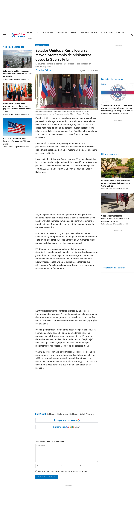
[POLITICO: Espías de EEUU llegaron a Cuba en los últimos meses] (17, 127)
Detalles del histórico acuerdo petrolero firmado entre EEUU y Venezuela (17, 73)
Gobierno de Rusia (77, 414)
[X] (62, 433)
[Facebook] (52, 433)
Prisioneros (90, 414)
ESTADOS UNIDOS (42, 45)
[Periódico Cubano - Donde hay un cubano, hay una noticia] (18, 35)
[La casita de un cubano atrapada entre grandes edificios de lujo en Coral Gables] (117, 168)
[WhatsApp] (57, 433)
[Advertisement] (68, 15)
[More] (77, 433)
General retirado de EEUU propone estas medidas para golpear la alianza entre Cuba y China (17, 107)
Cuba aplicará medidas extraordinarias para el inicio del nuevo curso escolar (115, 218)
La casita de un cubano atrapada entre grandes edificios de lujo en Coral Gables (116, 183)
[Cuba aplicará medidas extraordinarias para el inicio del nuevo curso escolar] (117, 203)
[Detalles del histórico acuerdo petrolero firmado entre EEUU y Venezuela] (17, 59)
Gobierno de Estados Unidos (57, 414)
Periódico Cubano (8, 79)
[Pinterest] (67, 433)
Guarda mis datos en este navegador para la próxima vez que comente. (62, 471)
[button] (132, 35)
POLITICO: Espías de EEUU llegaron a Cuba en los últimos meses (16, 141)
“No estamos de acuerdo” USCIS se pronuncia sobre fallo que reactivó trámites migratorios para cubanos (117, 108)
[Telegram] (72, 433)
